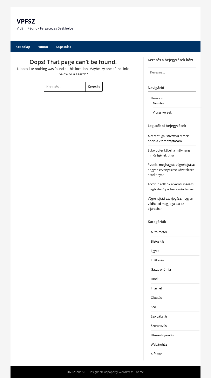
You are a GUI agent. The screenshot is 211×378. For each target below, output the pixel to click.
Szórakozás (159, 325)
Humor (43, 47)
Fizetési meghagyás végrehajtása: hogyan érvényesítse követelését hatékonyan (171, 169)
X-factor (156, 354)
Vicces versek (162, 112)
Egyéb (155, 251)
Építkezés (157, 260)
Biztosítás (157, 241)
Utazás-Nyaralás (162, 335)
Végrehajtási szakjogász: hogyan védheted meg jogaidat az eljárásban (170, 203)
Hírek (154, 279)
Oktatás (156, 297)
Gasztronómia (161, 269)
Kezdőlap (23, 47)
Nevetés (158, 103)
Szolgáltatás (159, 316)
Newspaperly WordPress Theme (122, 372)
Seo (153, 307)
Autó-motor (159, 232)
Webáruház (159, 344)
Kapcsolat (63, 47)
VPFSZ (26, 21)
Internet (156, 288)
